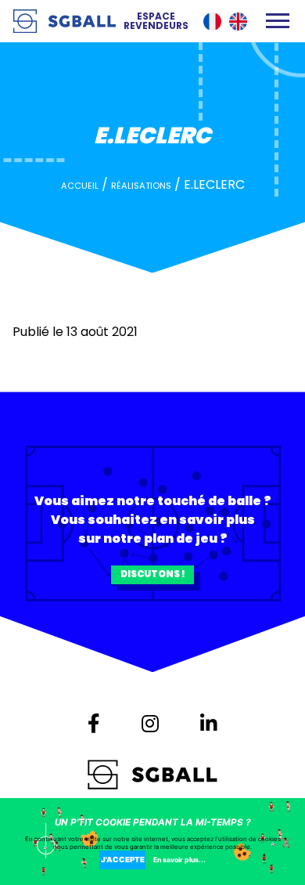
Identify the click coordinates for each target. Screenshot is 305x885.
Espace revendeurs (156, 21)
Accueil (80, 185)
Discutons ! (152, 574)
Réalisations (141, 185)
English (238, 22)
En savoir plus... (179, 859)
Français (212, 22)
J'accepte (123, 859)
